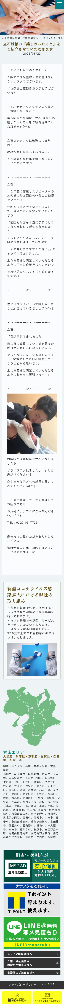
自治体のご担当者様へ (21, 972)
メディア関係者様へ (19, 954)
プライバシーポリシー (23, 984)
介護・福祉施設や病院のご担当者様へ (19, 963)
